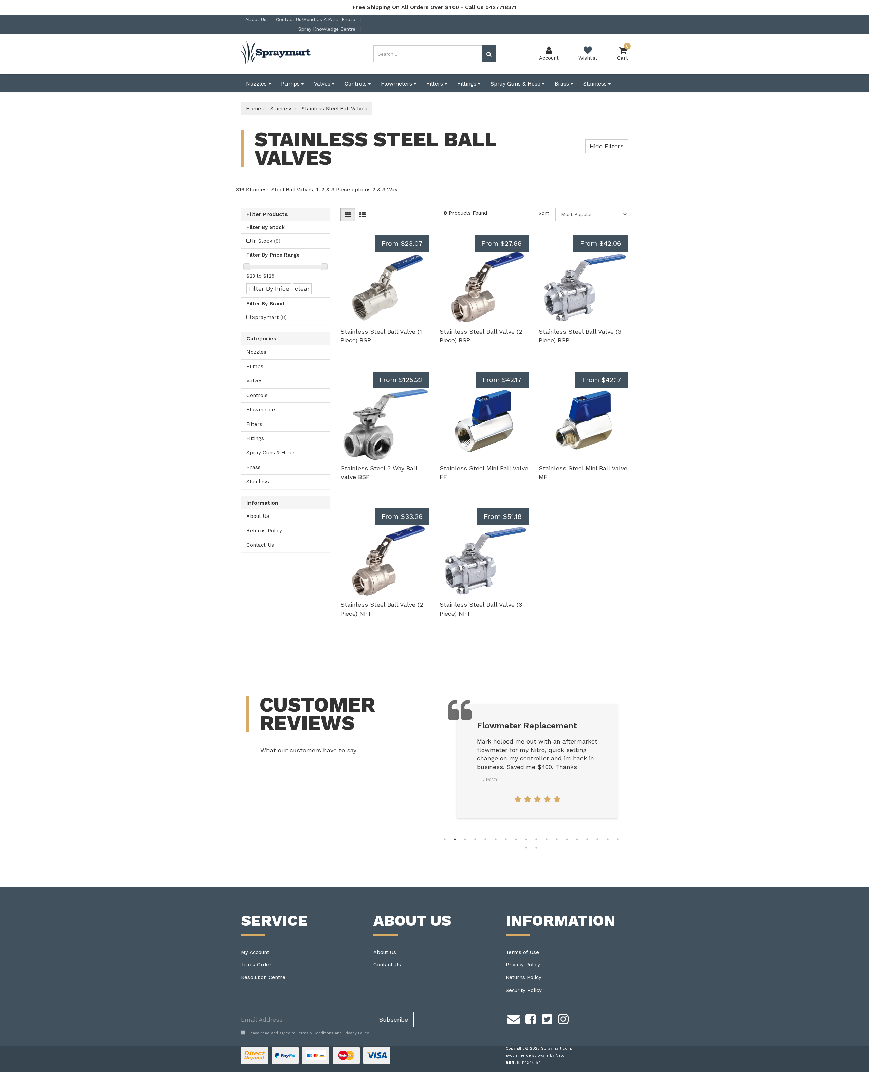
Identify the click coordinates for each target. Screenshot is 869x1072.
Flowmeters (397, 83)
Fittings (467, 83)
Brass (563, 83)
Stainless (595, 83)
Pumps (291, 83)
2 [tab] (454, 839)
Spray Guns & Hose (516, 83)
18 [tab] (617, 839)
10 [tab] (536, 839)
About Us (256, 19)
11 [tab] (546, 839)
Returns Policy (264, 531)
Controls (356, 83)
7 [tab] (505, 839)
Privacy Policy (523, 965)
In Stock (266, 241)
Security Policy (524, 990)
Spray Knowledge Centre (327, 29)
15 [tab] (587, 839)
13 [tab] (566, 839)
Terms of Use (522, 952)
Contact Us (260, 545)
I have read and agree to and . (309, 1033)
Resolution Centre (263, 977)
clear (302, 288)
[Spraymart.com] (276, 54)
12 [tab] (556, 839)
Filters (435, 83)
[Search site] (489, 53)
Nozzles (257, 83)
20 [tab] (536, 847)
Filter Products (267, 214)
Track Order (256, 965)
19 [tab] (526, 847)
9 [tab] (526, 839)
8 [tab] (516, 839)
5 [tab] (485, 839)
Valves (323, 83)
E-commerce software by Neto (535, 1055)
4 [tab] (475, 839)
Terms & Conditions (315, 1033)
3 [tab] (465, 839)
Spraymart (269, 317)
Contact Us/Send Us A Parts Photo (316, 19)
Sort (544, 213)
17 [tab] (607, 839)
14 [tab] (577, 839)
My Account (255, 952)
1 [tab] (444, 839)
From (402, 243)
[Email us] (513, 1018)
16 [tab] (597, 839)
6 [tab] (495, 839)
